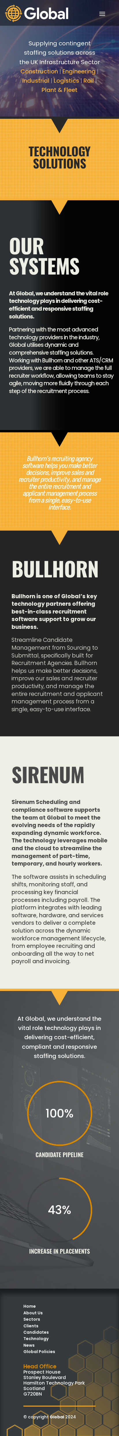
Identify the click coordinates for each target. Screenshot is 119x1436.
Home (29, 1306)
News (29, 1345)
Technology (36, 1338)
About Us (33, 1313)
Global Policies (39, 1352)
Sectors (31, 1319)
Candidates (36, 1332)
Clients (30, 1326)
